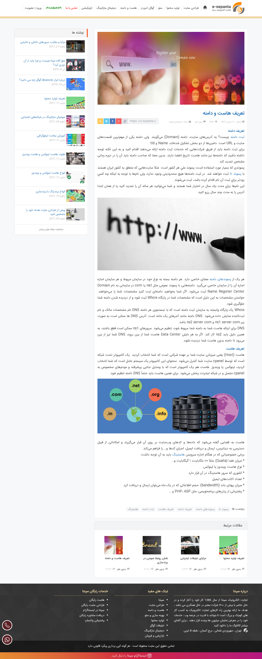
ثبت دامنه (238, 137)
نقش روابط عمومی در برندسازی (155, 560)
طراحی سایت (191, 8)
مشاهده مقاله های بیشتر (51, 229)
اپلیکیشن (86, 8)
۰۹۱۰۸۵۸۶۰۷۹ (54, 8)
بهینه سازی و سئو (154, 615)
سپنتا (161, 600)
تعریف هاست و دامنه (117, 558)
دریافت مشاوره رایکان (91, 615)
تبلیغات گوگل (157, 625)
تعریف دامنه (185, 509)
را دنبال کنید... (128, 655)
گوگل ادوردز (147, 8)
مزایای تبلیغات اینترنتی (193, 558)
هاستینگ (178, 455)
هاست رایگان (96, 600)
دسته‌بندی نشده (175, 122)
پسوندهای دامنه (220, 279)
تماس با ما (71, 8)
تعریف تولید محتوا (234, 558)
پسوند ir (235, 174)
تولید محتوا (173, 8)
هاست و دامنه (128, 8)
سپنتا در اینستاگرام (93, 610)
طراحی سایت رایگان (92, 605)
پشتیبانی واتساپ (94, 620)
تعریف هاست (166, 509)
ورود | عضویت (33, 8)
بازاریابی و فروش (154, 635)
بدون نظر (198, 122)
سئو (160, 8)
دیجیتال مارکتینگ (106, 8)
